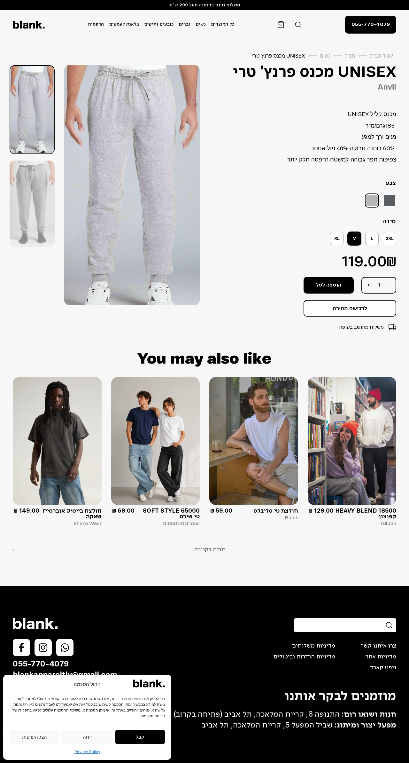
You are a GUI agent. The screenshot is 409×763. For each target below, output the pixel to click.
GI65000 (173, 524)
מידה (389, 221)
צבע (391, 183)
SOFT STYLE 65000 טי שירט (171, 514)
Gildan (388, 524)
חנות (350, 55)
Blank (291, 518)
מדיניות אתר (381, 657)
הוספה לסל (328, 285)
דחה (87, 737)
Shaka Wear (87, 524)
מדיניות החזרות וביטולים (304, 657)
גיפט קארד (383, 668)
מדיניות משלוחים (313, 646)
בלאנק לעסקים (124, 24)
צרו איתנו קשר (378, 646)
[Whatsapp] (64, 647)
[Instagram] (43, 647)
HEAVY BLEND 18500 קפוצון (365, 514)
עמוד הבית (381, 55)
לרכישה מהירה (350, 308)
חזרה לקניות (210, 550)
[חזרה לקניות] (17, 550)
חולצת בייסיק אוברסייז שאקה (72, 514)
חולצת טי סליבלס (275, 511)
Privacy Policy (87, 751)
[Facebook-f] (21, 647)
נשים (201, 24)
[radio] (389, 200)
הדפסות (96, 24)
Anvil (387, 87)
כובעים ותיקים (159, 24)
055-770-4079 (41, 664)
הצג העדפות (34, 737)
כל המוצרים (222, 24)
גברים (184, 24)
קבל (140, 737)
